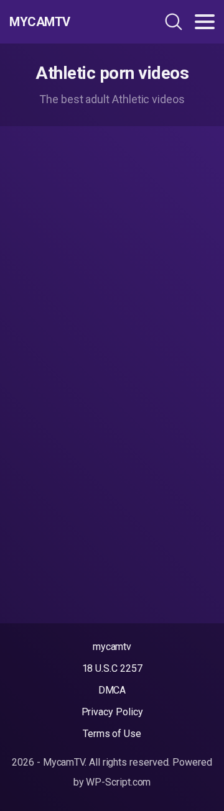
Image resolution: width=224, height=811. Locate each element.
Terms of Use (112, 734)
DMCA (112, 690)
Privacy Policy (112, 712)
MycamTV (39, 22)
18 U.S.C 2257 (112, 668)
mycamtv (112, 647)
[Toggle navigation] (205, 21)
